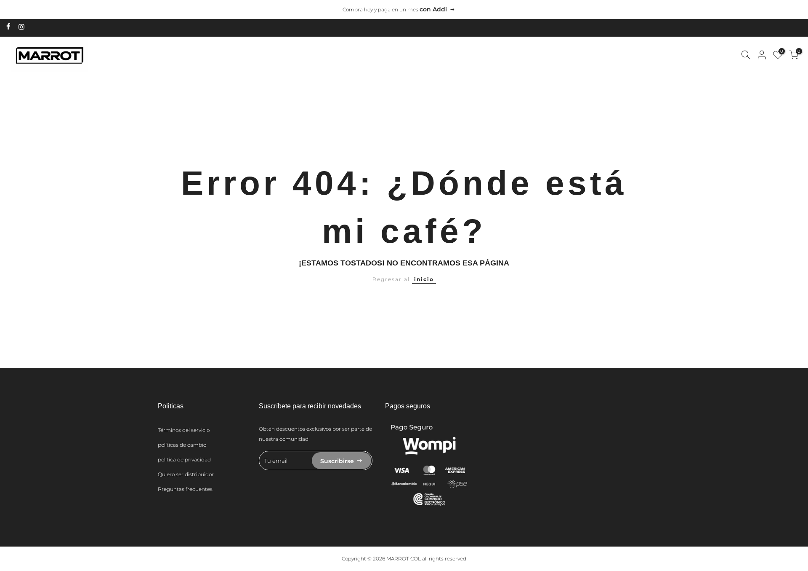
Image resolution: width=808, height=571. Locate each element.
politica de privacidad (184, 459)
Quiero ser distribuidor (186, 474)
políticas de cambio (182, 445)
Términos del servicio (184, 430)
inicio (424, 279)
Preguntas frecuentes (185, 489)
